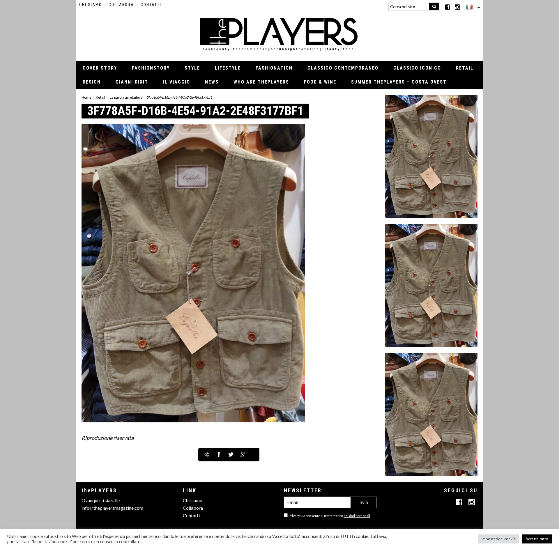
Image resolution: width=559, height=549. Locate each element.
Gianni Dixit (132, 82)
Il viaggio (176, 82)
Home (86, 97)
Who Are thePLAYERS (261, 82)
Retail (464, 68)
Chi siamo (90, 4)
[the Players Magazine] (279, 33)
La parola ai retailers (126, 97)
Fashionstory (151, 68)
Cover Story (100, 68)
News (212, 82)
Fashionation (274, 68)
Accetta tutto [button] (537, 538)
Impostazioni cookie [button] (498, 538)
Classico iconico (417, 68)
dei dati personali (357, 515)
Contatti (151, 4)
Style (192, 68)
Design (92, 82)
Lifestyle (228, 68)
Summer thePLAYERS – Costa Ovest (399, 82)
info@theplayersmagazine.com (112, 508)
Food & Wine (320, 82)
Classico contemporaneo (342, 68)
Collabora (121, 4)
